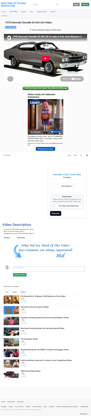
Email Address (67, 186)
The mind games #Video (29, 339)
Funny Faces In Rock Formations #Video (35, 307)
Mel (23, 298)
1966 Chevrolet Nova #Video (31, 371)
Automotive (21, 238)
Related (23, 292)
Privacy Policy (36, 406)
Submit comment (19, 275)
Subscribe (55, 213)
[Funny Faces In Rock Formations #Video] (11, 310)
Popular (24, 11)
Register (85, 4)
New (31, 11)
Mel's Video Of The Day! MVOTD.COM (13, 4)
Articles (5, 16)
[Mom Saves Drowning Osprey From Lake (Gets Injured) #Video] (11, 331)
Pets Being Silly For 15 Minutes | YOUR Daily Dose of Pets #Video (43, 296)
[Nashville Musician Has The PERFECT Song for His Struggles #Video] (11, 353)
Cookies (51, 406)
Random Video (42, 11)
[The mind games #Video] (11, 342)
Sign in (76, 4)
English (84, 414)
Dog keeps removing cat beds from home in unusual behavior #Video (45, 318)
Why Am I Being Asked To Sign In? (67, 406)
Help (45, 406)
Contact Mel (11, 402)
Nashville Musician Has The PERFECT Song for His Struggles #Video (45, 350)
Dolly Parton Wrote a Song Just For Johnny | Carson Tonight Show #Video (46, 360)
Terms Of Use (19, 406)
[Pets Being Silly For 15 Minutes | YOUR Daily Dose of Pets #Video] (11, 299)
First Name (67, 177)
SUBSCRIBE (13, 11)
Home (4, 11)
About (11, 406)
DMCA (28, 406)
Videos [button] (52, 11)
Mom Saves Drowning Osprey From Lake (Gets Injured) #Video (42, 328)
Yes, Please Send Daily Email (68, 206)
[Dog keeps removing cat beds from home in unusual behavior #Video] (11, 321)
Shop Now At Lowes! (45, 149)
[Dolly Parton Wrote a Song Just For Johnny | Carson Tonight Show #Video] (11, 363)
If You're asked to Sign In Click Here (45, 30)
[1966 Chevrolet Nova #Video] (11, 374)
